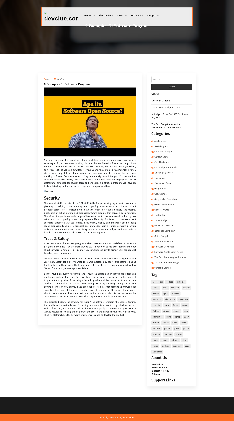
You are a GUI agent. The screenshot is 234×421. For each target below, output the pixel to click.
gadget (185, 305)
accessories (158, 282)
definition (175, 288)
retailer (179, 334)
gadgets (156, 311)
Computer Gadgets (163, 151)
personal (156, 328)
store (184, 340)
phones (167, 328)
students (165, 346)
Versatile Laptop (162, 268)
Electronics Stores (163, 183)
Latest (121, 15)
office (174, 323)
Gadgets (152, 15)
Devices (88, 15)
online (183, 323)
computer (181, 282)
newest (165, 323)
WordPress (129, 417)
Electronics (105, 15)
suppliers (177, 346)
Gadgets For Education (165, 199)
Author (49, 79)
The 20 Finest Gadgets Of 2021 (166, 107)
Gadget (155, 94)
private (186, 328)
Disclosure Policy (160, 371)
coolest (156, 288)
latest (186, 317)
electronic (157, 299)
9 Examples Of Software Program (67, 84)
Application (160, 141)
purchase (168, 334)
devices (156, 293)
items (168, 317)
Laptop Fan (159, 215)
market (156, 323)
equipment (183, 299)
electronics (170, 299)
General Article (161, 209)
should (165, 340)
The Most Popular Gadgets (167, 262)
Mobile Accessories (163, 225)
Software (136, 15)
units (187, 346)
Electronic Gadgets (160, 100)
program (156, 334)
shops (155, 340)
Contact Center (161, 157)
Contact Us (157, 364)
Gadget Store (161, 194)
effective (175, 293)
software (175, 340)
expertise (157, 305)
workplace (157, 352)
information (157, 317)
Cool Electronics (162, 162)
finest (167, 305)
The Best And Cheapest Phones (170, 257)
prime (176, 328)
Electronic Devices (163, 172)
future (175, 305)
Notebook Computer (164, 231)
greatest (176, 311)
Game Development (164, 204)
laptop (177, 317)
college (169, 282)
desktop (186, 288)
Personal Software (163, 241)
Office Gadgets (161, 236)
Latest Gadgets (161, 220)
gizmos (166, 311)
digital (165, 293)
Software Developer (164, 246)
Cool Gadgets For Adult (165, 167)
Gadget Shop (160, 188)
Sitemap (156, 374)
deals (165, 288)
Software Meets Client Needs (168, 252)
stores (155, 346)
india (186, 311)
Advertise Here (159, 367)
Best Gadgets (161, 146)
